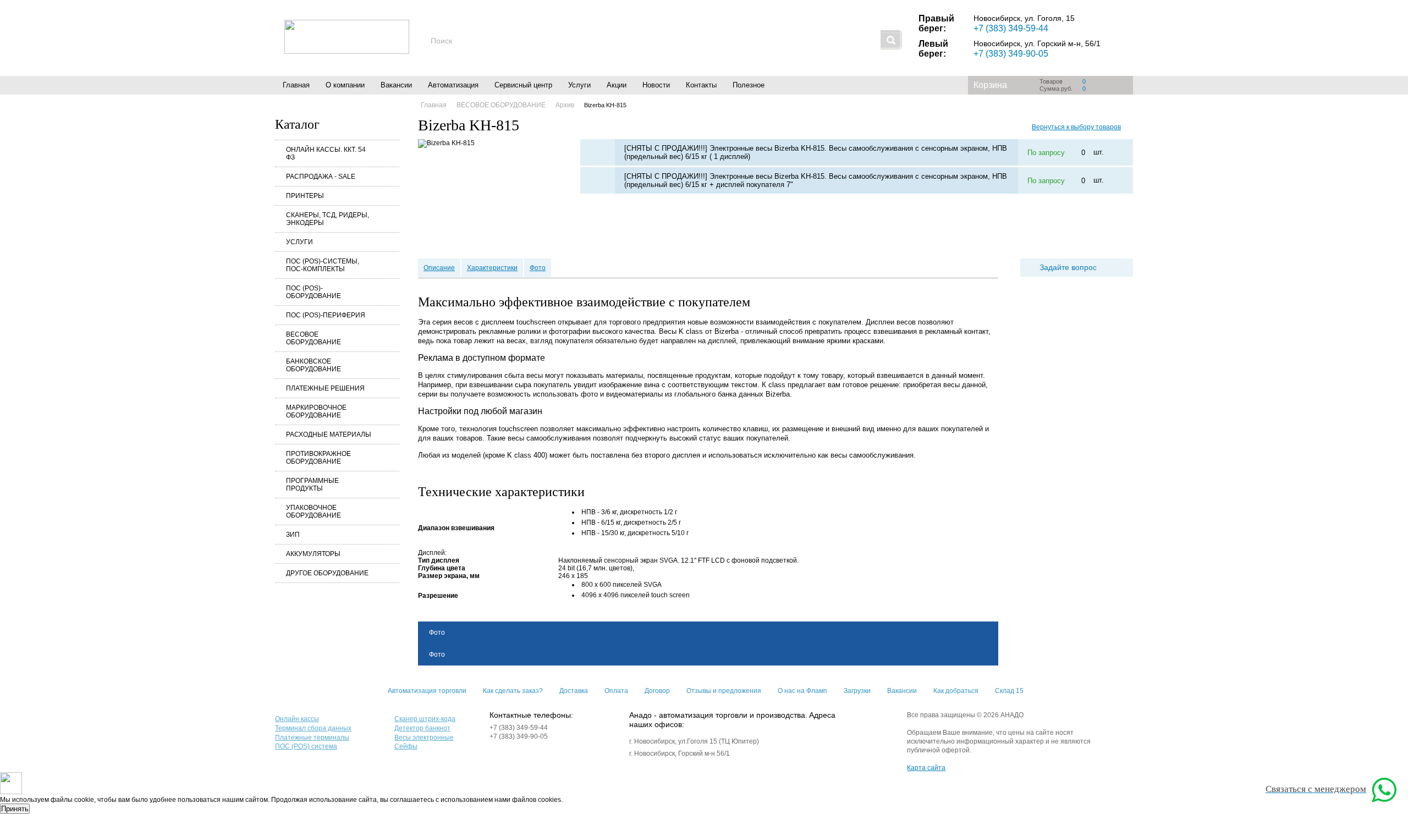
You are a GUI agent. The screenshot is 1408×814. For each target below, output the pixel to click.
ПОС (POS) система (306, 746)
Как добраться (955, 691)
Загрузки (857, 691)
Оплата (616, 691)
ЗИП (293, 534)
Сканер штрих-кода (424, 719)
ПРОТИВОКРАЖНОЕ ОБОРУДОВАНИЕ (318, 457)
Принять (15, 809)
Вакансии (396, 85)
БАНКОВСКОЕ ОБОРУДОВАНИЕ (313, 365)
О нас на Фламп (802, 691)
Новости (656, 85)
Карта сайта (926, 768)
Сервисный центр (523, 85)
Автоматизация (453, 85)
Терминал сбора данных (313, 728)
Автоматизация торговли (427, 691)
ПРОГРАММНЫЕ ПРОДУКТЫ (312, 484)
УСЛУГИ (299, 242)
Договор (657, 691)
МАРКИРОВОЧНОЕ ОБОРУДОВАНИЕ (316, 411)
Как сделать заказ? (513, 691)
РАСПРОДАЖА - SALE (320, 176)
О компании (345, 85)
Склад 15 (1009, 691)
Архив (565, 105)
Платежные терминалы (312, 737)
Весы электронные (424, 737)
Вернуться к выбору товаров (1076, 127)
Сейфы (405, 746)
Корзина (990, 85)
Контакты (701, 85)
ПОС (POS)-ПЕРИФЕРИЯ (325, 315)
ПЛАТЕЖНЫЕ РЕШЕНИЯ (325, 388)
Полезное (749, 85)
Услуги (579, 85)
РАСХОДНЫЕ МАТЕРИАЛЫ (328, 434)
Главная (296, 85)
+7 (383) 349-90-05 (1011, 53)
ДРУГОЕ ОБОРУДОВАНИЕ (327, 573)
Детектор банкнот (422, 728)
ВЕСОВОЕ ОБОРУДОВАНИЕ (313, 338)
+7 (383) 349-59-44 (1011, 28)
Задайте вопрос (1068, 267)
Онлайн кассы (297, 719)
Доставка (573, 691)
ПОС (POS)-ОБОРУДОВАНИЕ (313, 292)
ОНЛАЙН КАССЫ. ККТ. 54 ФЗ (326, 153)
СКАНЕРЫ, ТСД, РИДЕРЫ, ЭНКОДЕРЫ (327, 219)
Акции (616, 85)
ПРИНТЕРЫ (305, 196)
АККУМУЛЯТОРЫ (313, 554)
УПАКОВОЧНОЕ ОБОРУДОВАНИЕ (313, 511)
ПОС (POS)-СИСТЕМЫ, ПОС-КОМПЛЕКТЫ (322, 265)
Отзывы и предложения (723, 691)
